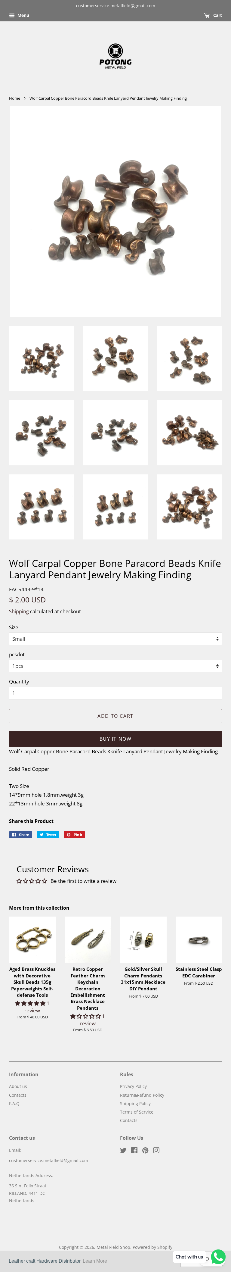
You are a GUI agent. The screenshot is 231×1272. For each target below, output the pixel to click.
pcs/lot (17, 654)
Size (13, 627)
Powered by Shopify (152, 1247)
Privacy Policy (133, 1086)
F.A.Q (14, 1103)
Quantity (19, 681)
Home (14, 98)
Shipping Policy (135, 1103)
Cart (217, 15)
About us (18, 1086)
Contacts (17, 1095)
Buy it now (116, 739)
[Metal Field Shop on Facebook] (134, 1151)
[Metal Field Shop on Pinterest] (145, 1151)
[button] (31, 1003)
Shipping (19, 611)
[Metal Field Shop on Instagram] (156, 1151)
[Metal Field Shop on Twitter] (123, 1151)
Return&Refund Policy (142, 1095)
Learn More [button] (95, 1261)
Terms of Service (136, 1112)
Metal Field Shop (113, 1247)
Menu (22, 15)
